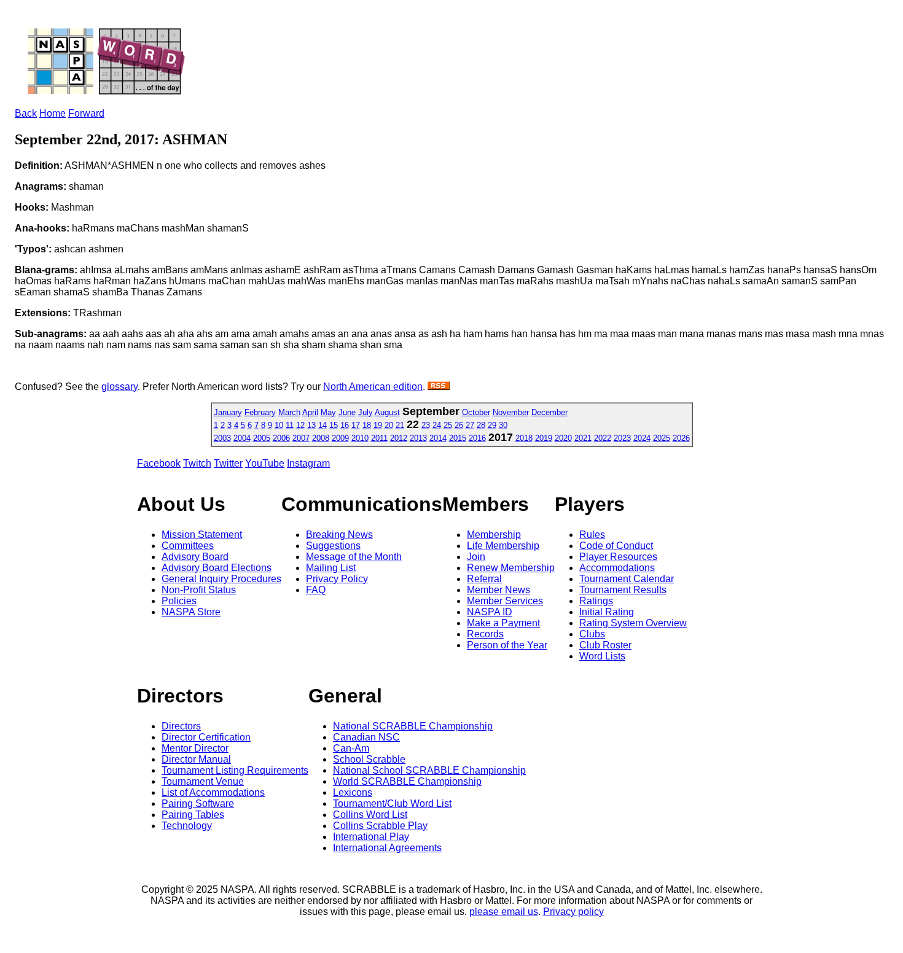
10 (279, 425)
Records (485, 634)
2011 (379, 438)
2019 (543, 438)
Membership (494, 534)
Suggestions (333, 545)
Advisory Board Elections (217, 567)
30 (503, 425)
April (310, 412)
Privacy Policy (337, 579)
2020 (563, 438)
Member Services (505, 601)
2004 (242, 438)
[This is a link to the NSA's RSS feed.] (439, 386)
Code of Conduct (616, 545)
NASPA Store (191, 612)
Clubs (592, 634)
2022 (602, 438)
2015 (457, 438)
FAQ (316, 590)
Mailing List (331, 567)
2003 (222, 438)
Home (52, 113)
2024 (642, 438)
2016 (477, 438)
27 (470, 425)
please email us (503, 911)
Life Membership (503, 545)
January (228, 412)
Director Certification (206, 737)
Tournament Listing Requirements (235, 770)
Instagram (308, 463)
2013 (418, 438)
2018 (524, 438)
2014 (438, 438)
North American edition (373, 386)
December (549, 412)
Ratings (596, 601)
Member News (498, 590)
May (328, 412)
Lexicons (352, 792)
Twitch (197, 463)
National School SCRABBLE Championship (429, 770)
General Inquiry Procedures (221, 579)
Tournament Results (622, 590)
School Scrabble (369, 759)
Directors (181, 726)
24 (436, 425)
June (347, 412)
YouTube (264, 463)
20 (389, 425)
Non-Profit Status (199, 590)
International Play (371, 836)
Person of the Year (507, 645)
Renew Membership (511, 567)
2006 (281, 438)
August (387, 412)
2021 (583, 438)
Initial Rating (606, 612)
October (476, 412)
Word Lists (602, 656)
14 (322, 425)
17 (355, 425)
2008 (320, 438)
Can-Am (351, 748)
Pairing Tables (193, 814)
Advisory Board (195, 556)
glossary (119, 386)
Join (476, 556)
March (289, 412)
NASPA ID (489, 612)
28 (481, 425)
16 (344, 425)
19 (377, 425)
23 (425, 425)
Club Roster (605, 645)
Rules (592, 534)
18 (366, 425)
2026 (681, 438)
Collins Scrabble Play (380, 825)
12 (300, 425)
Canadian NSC (366, 737)
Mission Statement (202, 534)
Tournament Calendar (626, 579)
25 (448, 425)
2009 (340, 438)
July (365, 412)
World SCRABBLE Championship (407, 781)
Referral (484, 579)
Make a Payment (503, 623)
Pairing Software (198, 803)
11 (290, 425)
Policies (179, 601)
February (260, 412)
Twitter (228, 463)
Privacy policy (573, 911)
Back (26, 113)
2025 (661, 438)
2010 (360, 438)
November (511, 412)
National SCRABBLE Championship (413, 726)
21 (400, 425)
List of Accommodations (213, 792)
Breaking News (339, 534)
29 (492, 425)
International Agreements (387, 847)
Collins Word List (370, 814)
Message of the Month (354, 556)
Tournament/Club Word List (392, 803)
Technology (187, 825)
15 (333, 425)
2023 (622, 438)
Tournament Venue (203, 781)
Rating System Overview (633, 623)
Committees (188, 545)
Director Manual (196, 759)
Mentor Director (195, 748)
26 (459, 425)
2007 (301, 438)
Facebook (159, 463)
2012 (398, 438)
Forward (86, 113)
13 (311, 425)
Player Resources (618, 556)
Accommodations (617, 567)
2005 (261, 438)
